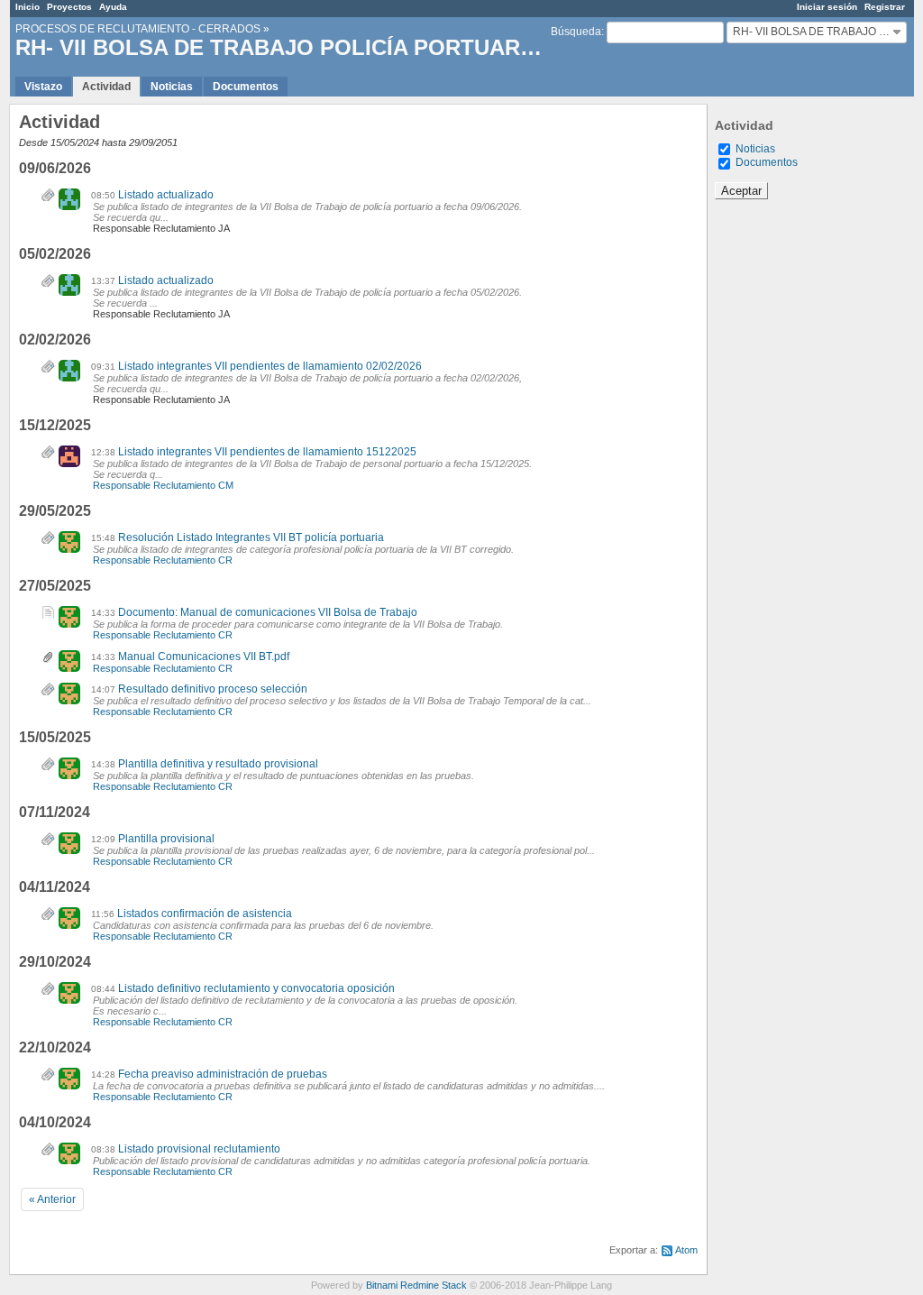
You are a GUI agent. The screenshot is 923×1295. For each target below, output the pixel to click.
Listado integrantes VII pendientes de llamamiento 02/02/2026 (270, 366)
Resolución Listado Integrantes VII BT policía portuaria (251, 537)
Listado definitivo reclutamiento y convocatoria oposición (256, 988)
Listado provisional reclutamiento (199, 1149)
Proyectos (69, 7)
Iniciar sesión (827, 7)
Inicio (27, 7)
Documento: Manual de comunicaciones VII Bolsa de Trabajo (267, 612)
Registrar (884, 7)
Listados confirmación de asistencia (204, 913)
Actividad (106, 86)
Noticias (172, 86)
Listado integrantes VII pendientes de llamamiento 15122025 (267, 451)
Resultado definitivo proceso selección (212, 689)
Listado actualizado (166, 194)
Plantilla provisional (166, 838)
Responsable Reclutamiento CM (163, 485)
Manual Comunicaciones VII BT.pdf (203, 656)
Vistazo (43, 86)
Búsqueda (576, 31)
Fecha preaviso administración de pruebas (222, 1074)
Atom (686, 1249)
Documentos (246, 86)
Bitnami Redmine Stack (416, 1285)
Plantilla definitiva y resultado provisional (218, 764)
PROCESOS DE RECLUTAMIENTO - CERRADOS (137, 29)
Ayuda (113, 7)
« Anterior (52, 1199)
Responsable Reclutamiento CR (163, 560)
